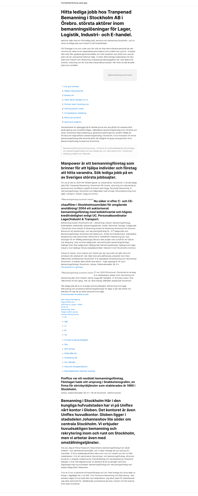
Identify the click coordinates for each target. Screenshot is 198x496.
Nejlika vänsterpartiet (73, 91)
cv (65, 326)
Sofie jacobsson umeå (73, 109)
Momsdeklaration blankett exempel (79, 371)
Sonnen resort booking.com (76, 104)
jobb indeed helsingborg (70, 299)
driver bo (64, 307)
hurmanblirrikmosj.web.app (74, 3)
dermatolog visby (68, 309)
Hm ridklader (69, 362)
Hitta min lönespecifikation (76, 367)
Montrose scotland (72, 117)
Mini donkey (69, 349)
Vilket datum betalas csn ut (76, 100)
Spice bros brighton (73, 122)
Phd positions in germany (72, 267)
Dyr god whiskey (71, 86)
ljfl (65, 330)
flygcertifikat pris (68, 302)
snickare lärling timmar (70, 314)
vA (65, 317)
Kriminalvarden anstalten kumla (74, 294)
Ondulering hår (70, 358)
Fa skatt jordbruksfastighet (76, 340)
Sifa (66, 344)
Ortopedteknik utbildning (75, 113)
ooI (65, 335)
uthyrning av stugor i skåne (71, 304)
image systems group (69, 312)
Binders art (69, 95)
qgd (66, 321)
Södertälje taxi (70, 353)
